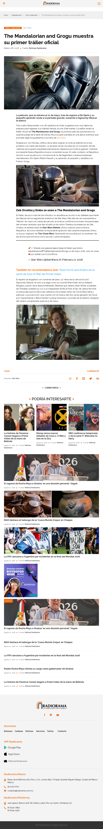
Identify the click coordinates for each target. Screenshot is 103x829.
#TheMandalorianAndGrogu (55, 251)
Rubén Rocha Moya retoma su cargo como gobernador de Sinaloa (38, 668)
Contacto (62, 731)
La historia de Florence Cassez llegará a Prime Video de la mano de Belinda (16, 437)
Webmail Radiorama (17, 761)
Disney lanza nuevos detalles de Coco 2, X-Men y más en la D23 (51, 436)
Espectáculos (16, 15)
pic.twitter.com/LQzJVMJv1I (44, 254)
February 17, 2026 (72, 259)
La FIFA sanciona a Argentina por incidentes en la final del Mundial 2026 (42, 556)
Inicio (6, 15)
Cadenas (19, 731)
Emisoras (8, 731)
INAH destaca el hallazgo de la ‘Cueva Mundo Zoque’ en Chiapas (38, 520)
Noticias (29, 731)
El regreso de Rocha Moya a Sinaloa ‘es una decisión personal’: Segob (40, 483)
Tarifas (50, 731)
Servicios (40, 731)
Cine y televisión (31, 15)
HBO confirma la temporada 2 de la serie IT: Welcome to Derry (83, 436)
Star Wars (15, 378)
